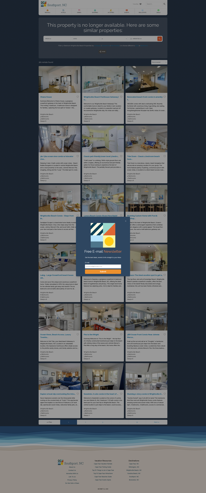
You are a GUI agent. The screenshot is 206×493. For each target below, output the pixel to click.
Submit (103, 271)
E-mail (87, 262)
